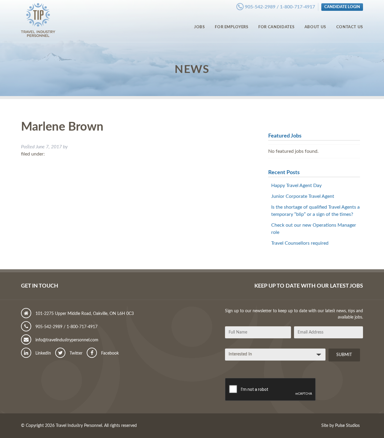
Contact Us (349, 27)
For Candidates (276, 27)
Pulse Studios (347, 425)
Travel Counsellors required (299, 243)
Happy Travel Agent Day (296, 185)
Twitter (75, 353)
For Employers (231, 27)
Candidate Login (342, 7)
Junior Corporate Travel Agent (302, 196)
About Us (315, 27)
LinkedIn (42, 353)
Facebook (109, 353)
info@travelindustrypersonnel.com (66, 340)
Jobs (199, 27)
